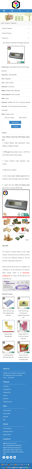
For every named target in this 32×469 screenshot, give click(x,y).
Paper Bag (5, 386)
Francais (25, 464)
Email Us (16, 126)
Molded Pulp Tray (7, 401)
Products (7, 23)
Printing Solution (7, 428)
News (5, 406)
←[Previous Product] (9, 117)
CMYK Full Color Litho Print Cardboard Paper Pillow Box (8, 313)
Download (5, 416)
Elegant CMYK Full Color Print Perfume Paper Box (23, 336)
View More (11, 377)
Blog (4, 419)
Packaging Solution (8, 431)
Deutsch (12, 464)
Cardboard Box (6, 392)
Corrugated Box (7, 389)
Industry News (6, 413)
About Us (6, 368)
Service (5, 424)
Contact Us (6, 439)
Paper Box (13, 23)
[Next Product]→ (23, 117)
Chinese (5, 464)
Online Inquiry (15, 122)
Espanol (18, 464)
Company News (7, 410)
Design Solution (7, 434)
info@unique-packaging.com (14, 447)
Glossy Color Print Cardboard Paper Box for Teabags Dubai (23, 357)
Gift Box (5, 395)
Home (2, 23)
